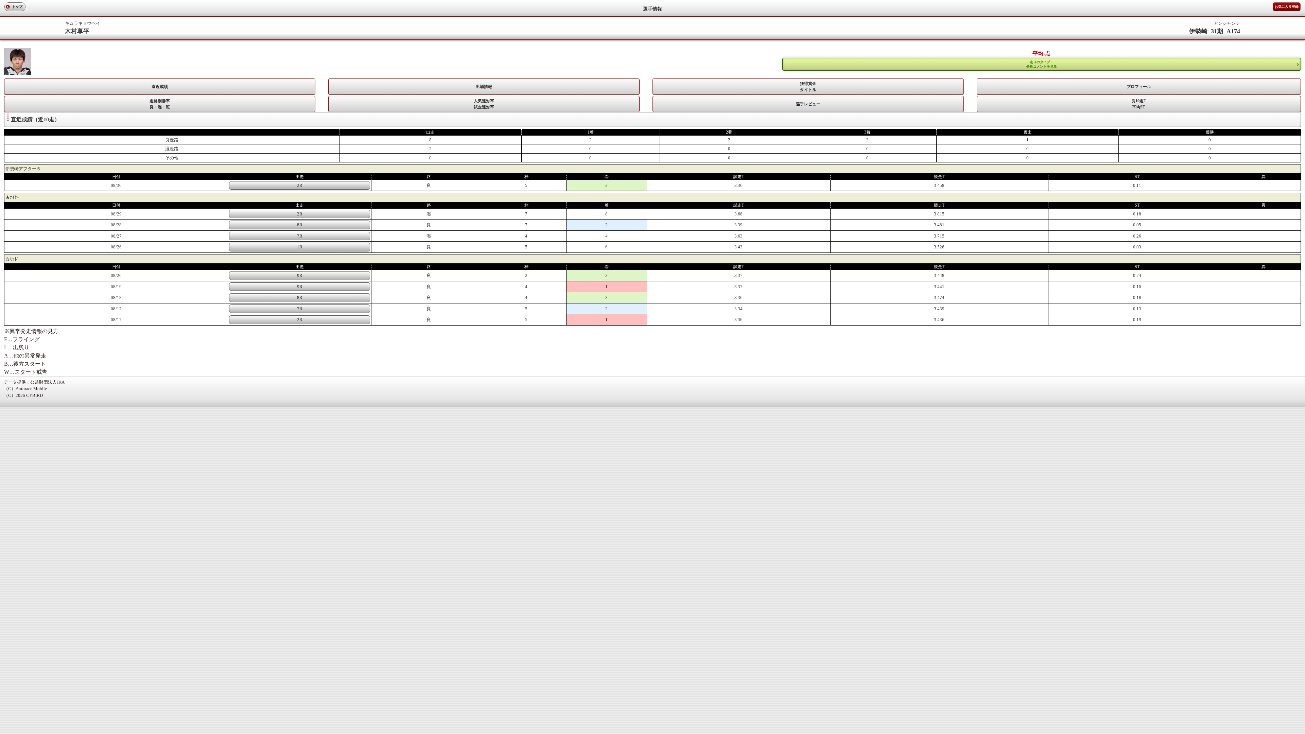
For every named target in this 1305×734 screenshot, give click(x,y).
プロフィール (1139, 86)
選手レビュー (808, 104)
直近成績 (160, 86)
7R (299, 236)
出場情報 (484, 86)
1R (299, 246)
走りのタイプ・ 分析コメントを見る (1041, 64)
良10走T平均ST (1138, 104)
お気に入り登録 (1287, 6)
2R (299, 185)
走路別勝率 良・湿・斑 (160, 104)
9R (299, 275)
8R (299, 224)
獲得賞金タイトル (808, 86)
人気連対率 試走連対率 (484, 104)
